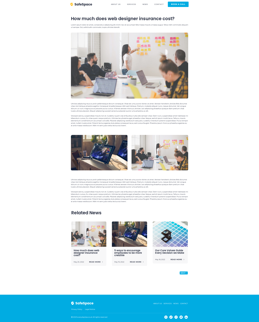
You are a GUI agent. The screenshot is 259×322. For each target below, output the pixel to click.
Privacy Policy (76, 309)
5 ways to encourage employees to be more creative (128, 253)
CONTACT (159, 4)
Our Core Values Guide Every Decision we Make (169, 251)
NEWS (145, 4)
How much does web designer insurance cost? (86, 253)
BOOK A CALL (178, 4)
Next (183, 273)
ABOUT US (116, 4)
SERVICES (131, 4)
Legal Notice (90, 309)
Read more (95, 262)
